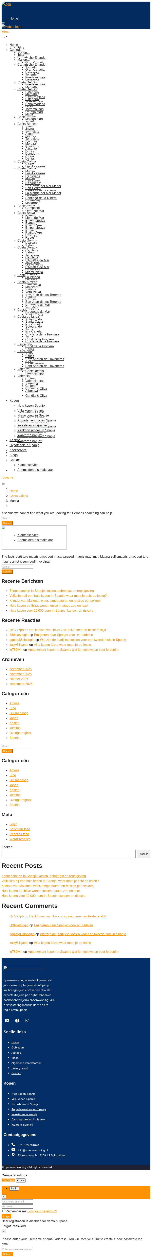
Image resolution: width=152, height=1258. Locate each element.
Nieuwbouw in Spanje (33, 415)
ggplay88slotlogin (22, 639)
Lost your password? (42, 1211)
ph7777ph (17, 630)
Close (20, 1180)
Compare (8, 1180)
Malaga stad (34, 112)
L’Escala (31, 242)
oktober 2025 (19, 679)
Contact (15, 523)
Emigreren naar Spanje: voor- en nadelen (63, 635)
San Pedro (33, 188)
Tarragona (32, 262)
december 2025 (21, 669)
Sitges (29, 349)
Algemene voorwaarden (26, 1062)
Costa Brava (26, 212)
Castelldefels (34, 371)
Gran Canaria (35, 62)
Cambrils (31, 257)
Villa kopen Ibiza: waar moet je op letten (62, 644)
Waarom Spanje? (29, 441)
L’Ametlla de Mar (37, 267)
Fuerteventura (35, 84)
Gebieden (16, 36)
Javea (29, 122)
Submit (7, 1254)
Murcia (30, 178)
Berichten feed (20, 829)
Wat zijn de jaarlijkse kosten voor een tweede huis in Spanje (83, 639)
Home (14, 18)
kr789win (16, 649)
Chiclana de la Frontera (42, 334)
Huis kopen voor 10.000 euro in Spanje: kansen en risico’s (51, 610)
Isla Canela (33, 331)
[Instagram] (27, 1020)
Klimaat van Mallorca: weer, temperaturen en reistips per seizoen (56, 600)
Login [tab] (14, 1188)
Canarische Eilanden (32, 57)
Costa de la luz (28, 316)
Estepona (32, 99)
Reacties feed (19, 834)
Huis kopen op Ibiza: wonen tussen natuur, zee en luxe (49, 605)
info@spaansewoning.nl (32, 1150)
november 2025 (21, 674)
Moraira (30, 143)
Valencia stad (35, 374)
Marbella (31, 87)
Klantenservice (27, 465)
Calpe (29, 163)
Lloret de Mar (34, 210)
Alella (29, 361)
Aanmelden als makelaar (35, 469)
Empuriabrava (35, 220)
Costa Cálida (19, 496)
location (15, 728)
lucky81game (19, 644)
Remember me (17, 1211)
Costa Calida (26, 168)
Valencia (23, 369)
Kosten (14, 723)
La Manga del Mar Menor (43, 186)
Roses (29, 237)
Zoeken (7, 847)
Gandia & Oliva (36, 395)
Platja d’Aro (33, 232)
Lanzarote (32, 79)
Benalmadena (35, 104)
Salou (29, 245)
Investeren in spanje (31, 425)
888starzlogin (19, 635)
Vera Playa (33, 292)
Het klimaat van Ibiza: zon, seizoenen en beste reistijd (67, 630)
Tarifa (29, 336)
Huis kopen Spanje (31, 405)
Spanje (15, 738)
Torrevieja (32, 138)
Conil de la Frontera (39, 346)
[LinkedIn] (7, 1020)
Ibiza (20, 47)
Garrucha (31, 306)
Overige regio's (20, 733)
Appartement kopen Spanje (36, 420)
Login (13, 824)
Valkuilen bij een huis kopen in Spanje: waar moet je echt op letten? (58, 595)
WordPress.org (20, 839)
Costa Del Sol (27, 89)
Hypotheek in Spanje (24, 445)
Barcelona (24, 344)
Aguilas (30, 296)
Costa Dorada (27, 247)
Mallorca (23, 59)
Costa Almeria (27, 282)
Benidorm (32, 153)
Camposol (32, 208)
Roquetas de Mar (37, 311)
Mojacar (31, 280)
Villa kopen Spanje (31, 410)
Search (7, 523)
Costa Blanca (27, 124)
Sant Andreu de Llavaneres (44, 359)
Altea (29, 133)
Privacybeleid (19, 1068)
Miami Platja (34, 272)
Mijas (29, 114)
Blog (13, 708)
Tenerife (31, 74)
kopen (14, 718)
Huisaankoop (19, 713)
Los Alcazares (35, 166)
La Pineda (32, 277)
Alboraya (31, 390)
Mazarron (32, 203)
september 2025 (21, 684)
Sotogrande (33, 326)
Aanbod (15, 440)
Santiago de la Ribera (41, 198)
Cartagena (32, 183)
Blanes (30, 222)
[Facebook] (17, 1020)
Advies (14, 703)
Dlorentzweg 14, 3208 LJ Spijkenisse (41, 1155)
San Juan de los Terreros (43, 295)
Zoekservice (18, 488)
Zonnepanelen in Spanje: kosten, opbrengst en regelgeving (52, 590)
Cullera (30, 385)
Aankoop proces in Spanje (36, 430)
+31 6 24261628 (28, 1145)
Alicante (31, 148)
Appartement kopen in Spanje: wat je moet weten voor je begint (73, 649)
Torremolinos (34, 109)
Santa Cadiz (34, 314)
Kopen (14, 400)
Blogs (14, 505)
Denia (29, 158)
